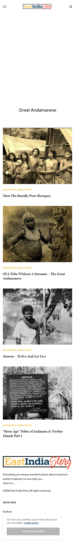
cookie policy (31, 522)
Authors (7, 511)
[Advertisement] (37, 52)
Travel (28, 190)
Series (20, 190)
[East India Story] (37, 7)
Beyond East (9, 190)
